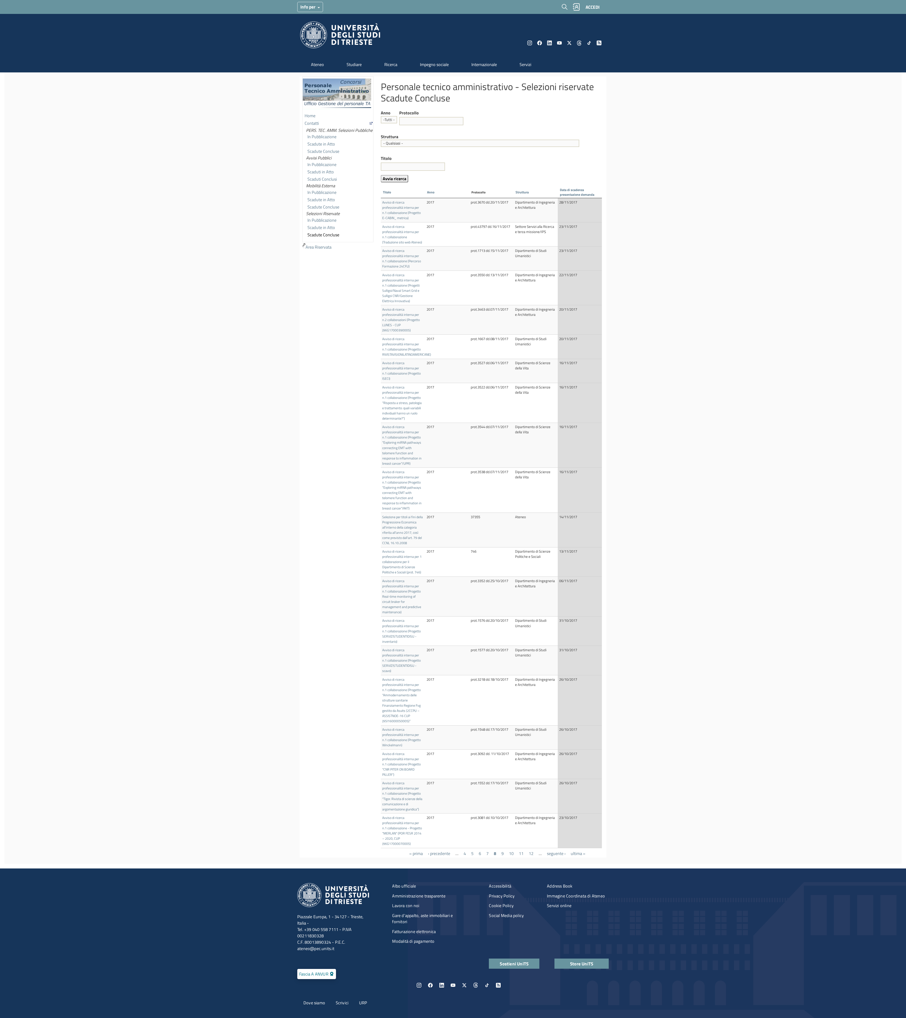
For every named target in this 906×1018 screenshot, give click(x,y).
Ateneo (317, 64)
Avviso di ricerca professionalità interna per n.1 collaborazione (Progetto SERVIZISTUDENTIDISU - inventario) (401, 631)
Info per (308, 6)
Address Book (559, 886)
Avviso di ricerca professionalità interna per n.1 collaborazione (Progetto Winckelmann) (401, 737)
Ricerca (390, 64)
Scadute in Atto (321, 144)
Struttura (389, 137)
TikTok (487, 985)
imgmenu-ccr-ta (337, 95)
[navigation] (337, 163)
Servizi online (559, 905)
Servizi (525, 64)
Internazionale (484, 64)
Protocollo (409, 113)
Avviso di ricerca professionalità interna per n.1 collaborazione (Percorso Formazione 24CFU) (401, 258)
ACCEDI (593, 7)
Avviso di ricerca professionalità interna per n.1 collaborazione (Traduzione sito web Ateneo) (402, 234)
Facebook (540, 43)
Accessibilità (500, 886)
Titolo (386, 158)
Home (310, 116)
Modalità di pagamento (413, 941)
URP (363, 1003)
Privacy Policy (502, 896)
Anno (385, 113)
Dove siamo (314, 1003)
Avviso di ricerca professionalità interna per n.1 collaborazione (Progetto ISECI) (401, 370)
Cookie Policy (501, 905)
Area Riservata (318, 247)
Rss (599, 43)
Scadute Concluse (323, 151)
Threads (579, 43)
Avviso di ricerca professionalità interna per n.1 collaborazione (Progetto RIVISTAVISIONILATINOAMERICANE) (406, 346)
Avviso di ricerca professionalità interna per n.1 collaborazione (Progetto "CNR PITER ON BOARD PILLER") (401, 764)
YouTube (559, 43)
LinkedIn (549, 43)
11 (521, 853)
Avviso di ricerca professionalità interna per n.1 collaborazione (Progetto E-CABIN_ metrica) (401, 210)
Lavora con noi (405, 905)
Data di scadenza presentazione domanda (579, 192)
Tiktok (589, 43)
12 (531, 853)
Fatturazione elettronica (414, 931)
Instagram (530, 43)
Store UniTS (581, 963)
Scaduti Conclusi (322, 179)
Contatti (312, 123)
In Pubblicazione (321, 137)
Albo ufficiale (404, 886)
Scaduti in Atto (320, 172)
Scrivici (342, 1003)
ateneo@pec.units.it (315, 948)
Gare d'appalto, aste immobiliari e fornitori (422, 918)
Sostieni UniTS (514, 963)
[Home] (340, 36)
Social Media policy (506, 915)
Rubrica (576, 7)
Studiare (354, 64)
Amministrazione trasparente (418, 896)
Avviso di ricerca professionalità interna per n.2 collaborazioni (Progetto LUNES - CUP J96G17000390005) (401, 320)
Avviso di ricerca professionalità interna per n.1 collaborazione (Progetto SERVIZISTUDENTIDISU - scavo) (401, 660)
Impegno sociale (434, 64)
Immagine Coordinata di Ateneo (576, 896)
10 (511, 853)
